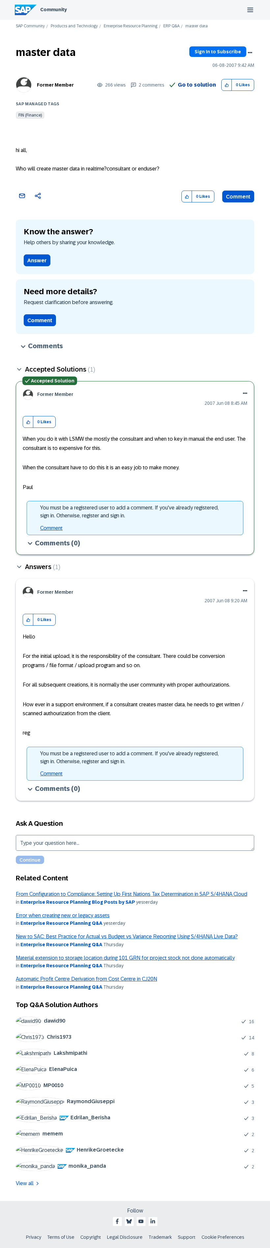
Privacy (33, 1237)
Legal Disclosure (125, 1237)
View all (25, 1183)
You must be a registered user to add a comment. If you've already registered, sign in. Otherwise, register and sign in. (129, 511)
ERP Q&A (171, 26)
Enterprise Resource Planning (130, 26)
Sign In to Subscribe (218, 51)
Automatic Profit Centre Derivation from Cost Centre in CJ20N (86, 979)
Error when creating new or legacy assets (63, 915)
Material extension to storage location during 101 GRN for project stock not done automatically (125, 958)
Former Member (55, 85)
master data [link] (196, 26)
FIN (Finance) (30, 115)
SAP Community (30, 26)
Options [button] (250, 52)
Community (53, 9)
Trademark (160, 1237)
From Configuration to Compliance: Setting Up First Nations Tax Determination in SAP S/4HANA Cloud (131, 894)
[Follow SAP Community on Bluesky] (129, 1221)
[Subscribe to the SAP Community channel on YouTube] (141, 1221)
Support (187, 1237)
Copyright (90, 1237)
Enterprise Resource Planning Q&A (61, 923)
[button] (227, 85)
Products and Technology (74, 26)
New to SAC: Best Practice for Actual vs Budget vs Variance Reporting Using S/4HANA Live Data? (127, 936)
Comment (238, 196)
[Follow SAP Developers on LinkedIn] (152, 1221)
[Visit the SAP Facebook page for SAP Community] (117, 1221)
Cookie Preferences (223, 1237)
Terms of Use (60, 1237)
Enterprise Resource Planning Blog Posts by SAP (77, 902)
